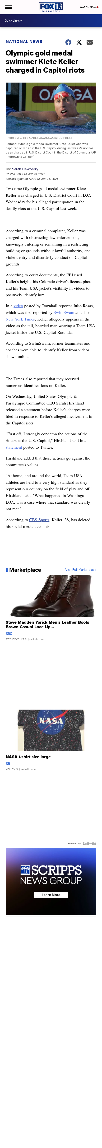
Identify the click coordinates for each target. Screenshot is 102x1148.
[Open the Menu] (8, 7)
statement (14, 447)
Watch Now (88, 7)
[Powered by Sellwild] (89, 843)
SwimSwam (64, 312)
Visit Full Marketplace (80, 570)
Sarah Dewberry (25, 169)
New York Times (20, 319)
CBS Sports (39, 519)
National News (24, 41)
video (18, 305)
